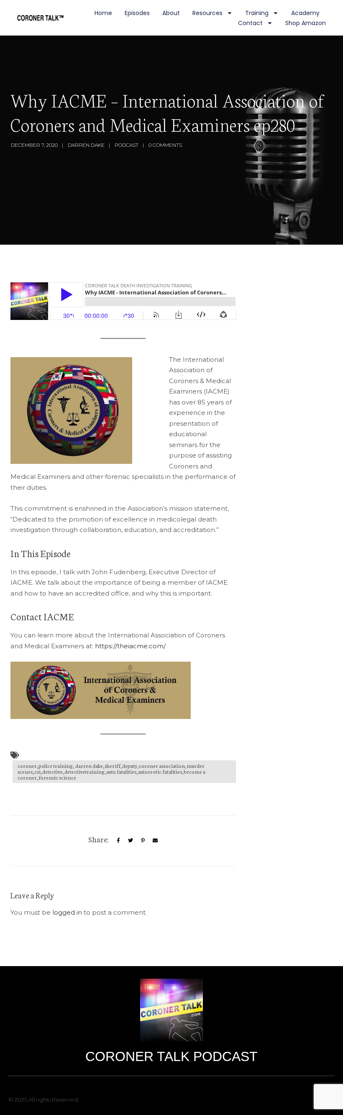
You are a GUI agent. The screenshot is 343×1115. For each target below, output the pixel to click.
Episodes (137, 13)
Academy (305, 13)
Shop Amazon (305, 23)
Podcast (126, 145)
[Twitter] (130, 840)
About (171, 13)
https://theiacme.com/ (130, 646)
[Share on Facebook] (118, 840)
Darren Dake (86, 145)
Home (103, 13)
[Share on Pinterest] (143, 840)
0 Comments (165, 145)
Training (257, 13)
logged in (67, 912)
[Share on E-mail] (155, 840)
